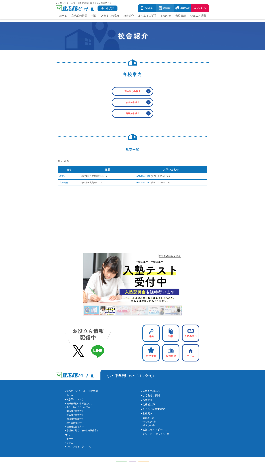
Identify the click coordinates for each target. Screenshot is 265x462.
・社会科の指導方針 (74, 426)
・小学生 (68, 442)
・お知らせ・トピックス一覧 (155, 434)
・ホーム (68, 395)
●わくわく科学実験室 (153, 409)
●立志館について (73, 399)
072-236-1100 (143, 182)
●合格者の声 (148, 404)
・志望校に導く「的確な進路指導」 (81, 430)
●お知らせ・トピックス (154, 429)
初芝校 (62, 176)
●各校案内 (146, 413)
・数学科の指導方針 (74, 415)
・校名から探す (148, 425)
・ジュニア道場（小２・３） (78, 446)
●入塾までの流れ (150, 391)
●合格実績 (146, 400)
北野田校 (63, 182)
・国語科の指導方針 (74, 419)
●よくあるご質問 (150, 395)
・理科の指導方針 (73, 423)
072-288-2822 (143, 176)
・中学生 (68, 439)
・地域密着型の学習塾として (78, 403)
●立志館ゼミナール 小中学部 (81, 391)
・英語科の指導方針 (74, 411)
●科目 (67, 434)
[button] (132, 279)
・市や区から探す (149, 421)
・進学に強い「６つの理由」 (78, 407)
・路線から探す (148, 417)
